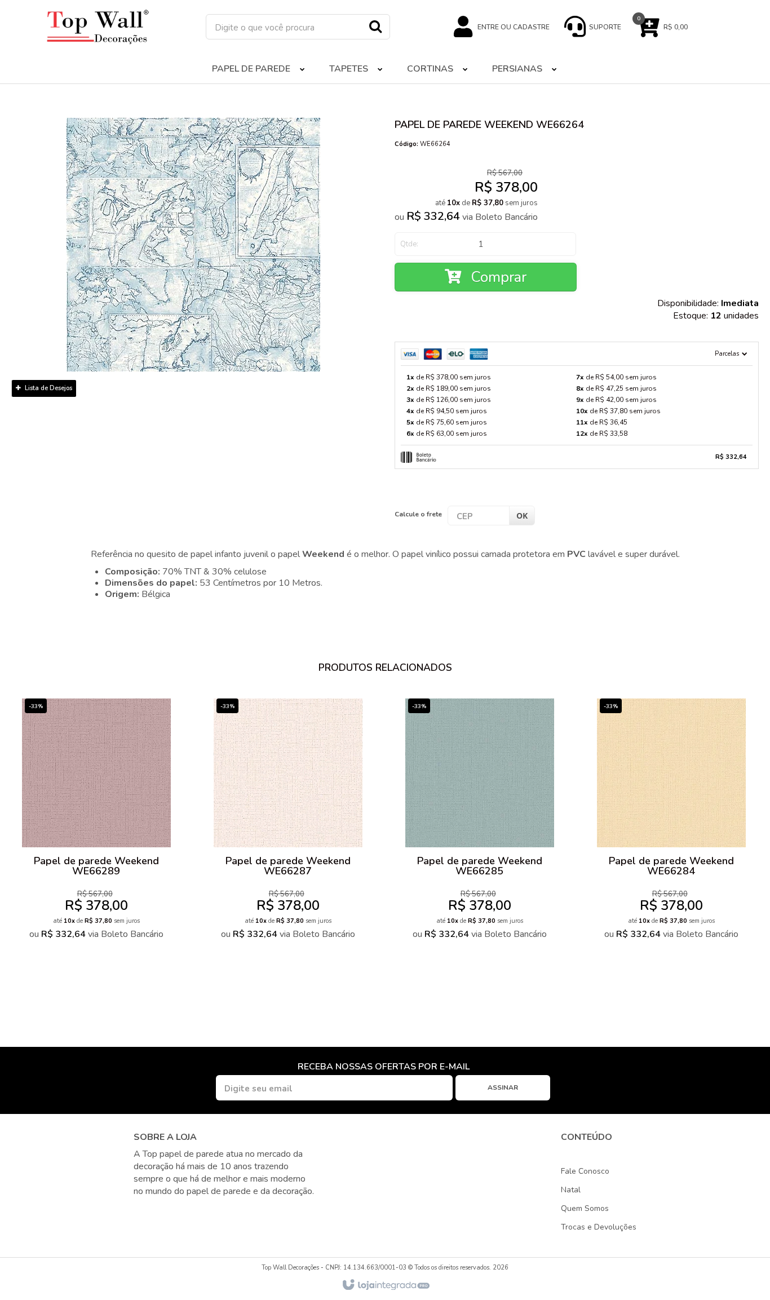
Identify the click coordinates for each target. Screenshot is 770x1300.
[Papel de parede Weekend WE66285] (480, 822)
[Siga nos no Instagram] (163, 1212)
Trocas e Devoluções (598, 1227)
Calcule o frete (418, 514)
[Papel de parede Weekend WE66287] (288, 822)
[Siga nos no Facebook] (143, 1212)
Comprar (496, 277)
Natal (571, 1189)
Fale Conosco (585, 1171)
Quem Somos (585, 1208)
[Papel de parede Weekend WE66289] (96, 822)
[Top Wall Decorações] (97, 27)
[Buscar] (375, 26)
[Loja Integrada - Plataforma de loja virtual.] (385, 1285)
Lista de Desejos (47, 388)
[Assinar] (502, 1087)
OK (522, 515)
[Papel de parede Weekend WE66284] (671, 822)
